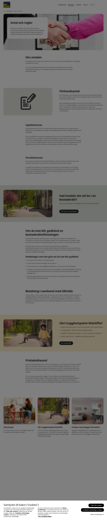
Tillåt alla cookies (96, 505)
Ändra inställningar (96, 514)
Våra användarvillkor (45, 516)
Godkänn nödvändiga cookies (92, 510)
